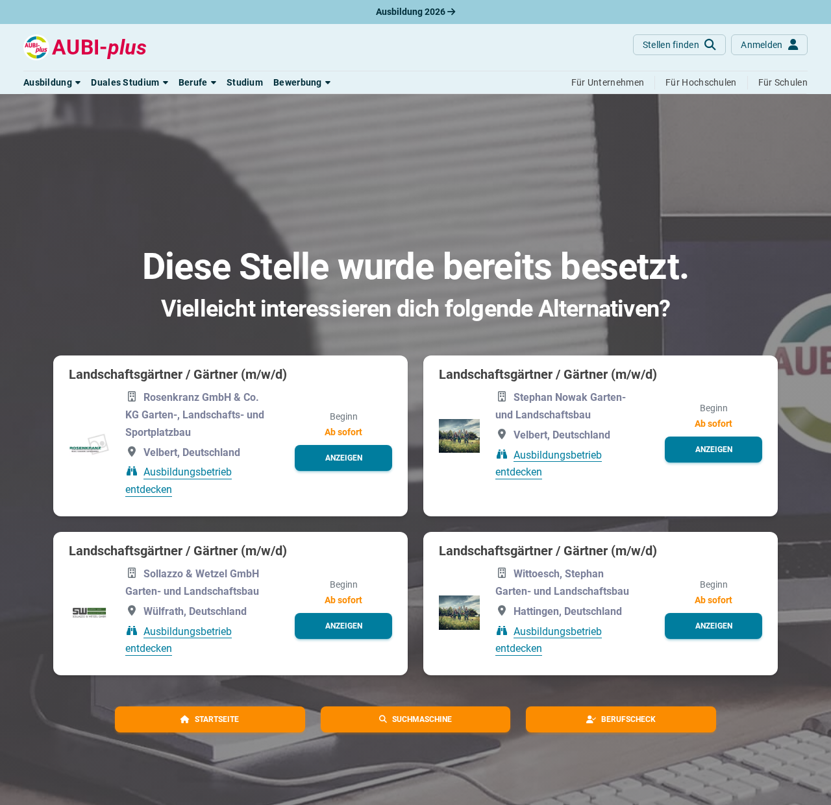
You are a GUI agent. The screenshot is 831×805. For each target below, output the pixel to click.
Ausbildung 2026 (411, 11)
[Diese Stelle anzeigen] (89, 444)
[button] (52, 82)
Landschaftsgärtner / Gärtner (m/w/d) (178, 374)
